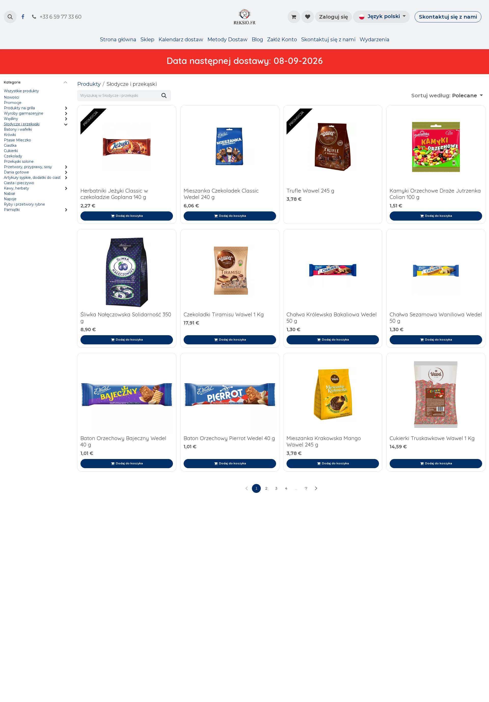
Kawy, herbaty (16, 188)
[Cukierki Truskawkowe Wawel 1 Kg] (436, 394)
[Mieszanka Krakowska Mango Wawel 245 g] (333, 394)
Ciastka (10, 145)
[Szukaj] (164, 95)
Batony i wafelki (18, 129)
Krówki (10, 135)
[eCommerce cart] (294, 16)
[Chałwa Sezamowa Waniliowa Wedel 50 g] (436, 270)
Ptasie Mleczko (17, 140)
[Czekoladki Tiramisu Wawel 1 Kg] (230, 270)
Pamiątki (12, 210)
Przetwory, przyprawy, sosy (28, 167)
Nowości (11, 97)
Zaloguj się (333, 17)
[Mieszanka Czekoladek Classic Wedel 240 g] (230, 147)
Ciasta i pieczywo (19, 183)
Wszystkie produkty (21, 91)
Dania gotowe (16, 172)
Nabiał (9, 194)
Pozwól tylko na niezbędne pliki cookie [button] (278, 368)
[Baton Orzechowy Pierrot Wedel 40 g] (230, 394)
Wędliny (11, 119)
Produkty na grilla (19, 108)
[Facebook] (23, 17)
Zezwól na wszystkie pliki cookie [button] (205, 368)
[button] (10, 16)
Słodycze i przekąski (21, 124)
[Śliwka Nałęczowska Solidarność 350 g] (126, 270)
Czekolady (13, 156)
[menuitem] (118, 39)
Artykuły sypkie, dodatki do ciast (32, 178)
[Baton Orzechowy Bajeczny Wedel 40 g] (126, 394)
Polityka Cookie (394, 356)
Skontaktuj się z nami (448, 17)
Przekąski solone (19, 161)
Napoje (10, 199)
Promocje (12, 103)
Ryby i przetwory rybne (24, 204)
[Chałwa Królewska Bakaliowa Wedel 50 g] (333, 270)
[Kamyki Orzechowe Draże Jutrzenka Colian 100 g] (436, 147)
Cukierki (11, 151)
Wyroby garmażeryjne (23, 113)
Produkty (89, 84)
